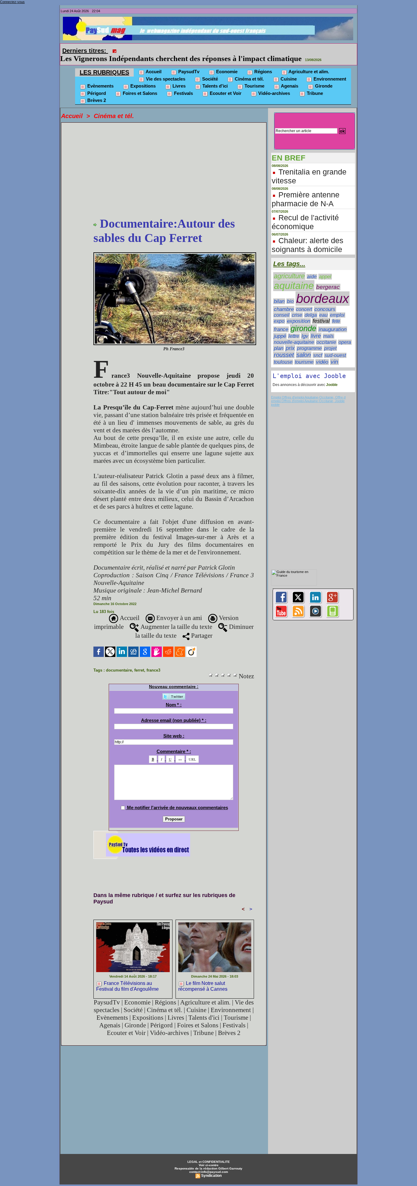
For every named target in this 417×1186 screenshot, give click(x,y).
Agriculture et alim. (308, 71)
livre (316, 336)
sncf (317, 355)
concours (324, 309)
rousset (284, 354)
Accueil (153, 71)
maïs (328, 336)
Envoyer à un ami (178, 618)
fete (336, 321)
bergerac (328, 287)
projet (330, 348)
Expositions (142, 85)
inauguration (332, 329)
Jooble (331, 385)
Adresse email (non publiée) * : (173, 720)
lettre (293, 336)
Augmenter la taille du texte (175, 626)
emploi (337, 315)
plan (278, 348)
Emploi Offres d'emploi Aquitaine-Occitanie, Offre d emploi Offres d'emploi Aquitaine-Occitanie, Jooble (308, 399)
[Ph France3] (174, 254)
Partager (201, 635)
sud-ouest (335, 355)
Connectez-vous (12, 2)
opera (345, 342)
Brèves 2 (96, 100)
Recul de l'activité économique (305, 222)
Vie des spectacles (165, 78)
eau (323, 315)
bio (290, 301)
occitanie (326, 342)
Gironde (323, 85)
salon (303, 354)
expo (279, 321)
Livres (178, 85)
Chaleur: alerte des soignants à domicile (307, 245)
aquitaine (294, 285)
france (281, 329)
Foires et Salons (139, 93)
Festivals (183, 93)
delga (311, 315)
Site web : (173, 735)
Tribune (314, 93)
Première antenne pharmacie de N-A (305, 199)
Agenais (289, 85)
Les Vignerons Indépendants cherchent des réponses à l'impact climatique (181, 58)
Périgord (96, 93)
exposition (298, 321)
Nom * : (174, 704)
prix (290, 348)
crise (297, 315)
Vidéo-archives (273, 93)
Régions (262, 71)
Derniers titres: (85, 50)
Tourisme (253, 85)
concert (304, 309)
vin (334, 362)
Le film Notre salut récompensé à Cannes (202, 986)
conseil (281, 315)
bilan (279, 301)
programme (309, 348)
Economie (226, 71)
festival (321, 321)
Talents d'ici (214, 85)
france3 (153, 670)
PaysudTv (188, 71)
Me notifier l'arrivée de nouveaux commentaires (177, 807)
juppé (280, 336)
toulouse (283, 362)
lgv (305, 336)
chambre (284, 309)
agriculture (289, 276)
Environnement (329, 78)
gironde (303, 328)
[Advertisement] (173, 170)
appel (325, 276)
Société (209, 78)
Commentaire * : (174, 751)
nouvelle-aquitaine (294, 342)
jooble (275, 404)
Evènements (100, 85)
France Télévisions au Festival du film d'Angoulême (127, 986)
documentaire (119, 670)
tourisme (304, 362)
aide (312, 276)
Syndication (211, 1175)
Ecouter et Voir (225, 93)
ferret (139, 670)
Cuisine (288, 78)
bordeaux (322, 298)
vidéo (322, 362)
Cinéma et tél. (249, 78)
